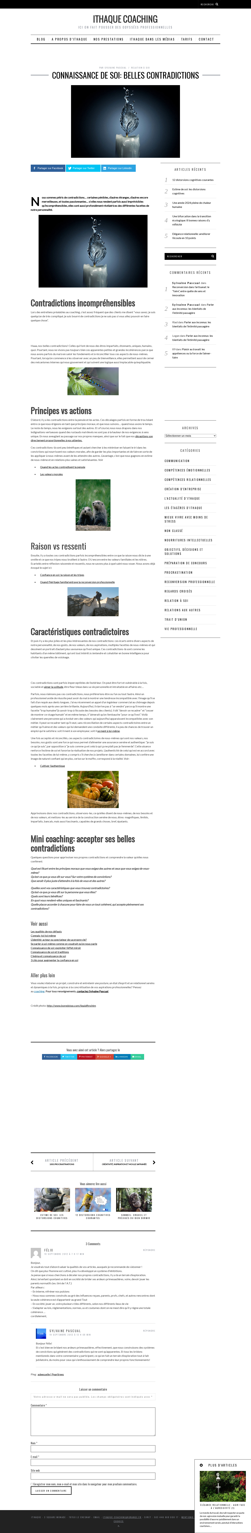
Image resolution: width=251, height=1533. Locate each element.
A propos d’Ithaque (69, 39)
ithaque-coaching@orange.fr (122, 1517)
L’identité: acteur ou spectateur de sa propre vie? (59, 939)
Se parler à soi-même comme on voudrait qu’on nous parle (64, 943)
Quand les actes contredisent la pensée (62, 467)
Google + (105, 1057)
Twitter (69, 1057)
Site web (35, 1470)
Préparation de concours (186, 563)
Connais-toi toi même (43, 935)
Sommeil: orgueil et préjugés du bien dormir (134, 1216)
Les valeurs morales (51, 474)
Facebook (52, 1057)
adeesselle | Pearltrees (51, 1374)
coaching (39, 991)
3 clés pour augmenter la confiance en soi (54, 960)
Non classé (174, 531)
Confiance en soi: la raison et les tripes (62, 574)
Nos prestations (109, 39)
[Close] (201, 1465)
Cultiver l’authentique (52, 765)
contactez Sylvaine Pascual (93, 991)
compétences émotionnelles (187, 470)
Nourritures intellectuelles (189, 540)
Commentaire (39, 1405)
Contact (206, 39)
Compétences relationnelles (188, 480)
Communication (177, 461)
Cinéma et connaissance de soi (48, 956)
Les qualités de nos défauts (46, 931)
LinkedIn (122, 1057)
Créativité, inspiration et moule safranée (124, 1161)
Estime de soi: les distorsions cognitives (52, 1216)
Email (137, 1057)
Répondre (149, 1250)
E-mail (35, 1457)
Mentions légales (193, 1517)
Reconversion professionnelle (190, 582)
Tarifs (187, 39)
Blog (41, 39)
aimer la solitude (53, 686)
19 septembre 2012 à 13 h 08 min (70, 1334)
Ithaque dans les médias (152, 39)
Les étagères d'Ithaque (183, 508)
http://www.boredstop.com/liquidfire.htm (71, 1005)
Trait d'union (176, 619)
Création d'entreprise (183, 489)
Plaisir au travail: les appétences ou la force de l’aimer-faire (191, 353)
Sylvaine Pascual (186, 282)
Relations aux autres (183, 610)
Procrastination (179, 572)
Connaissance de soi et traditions (50, 952)
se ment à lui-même (108, 730)
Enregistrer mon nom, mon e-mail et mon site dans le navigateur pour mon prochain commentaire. (85, 1484)
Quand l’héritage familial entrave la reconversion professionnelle (77, 582)
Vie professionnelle (181, 629)
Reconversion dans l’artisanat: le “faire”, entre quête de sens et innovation (190, 291)
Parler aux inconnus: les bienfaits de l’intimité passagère (193, 308)
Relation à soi (140, 67)
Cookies (119, 1521)
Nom (34, 1443)
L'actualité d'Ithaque (182, 498)
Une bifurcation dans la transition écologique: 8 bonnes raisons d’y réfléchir (191, 220)
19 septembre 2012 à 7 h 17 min (64, 1253)
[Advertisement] (93, 1109)
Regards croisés (178, 591)
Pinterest (87, 1057)
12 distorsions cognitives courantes (93, 1216)
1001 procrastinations (62, 1161)
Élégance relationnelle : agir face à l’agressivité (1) (222, 1506)
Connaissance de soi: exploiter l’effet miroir (56, 947)
